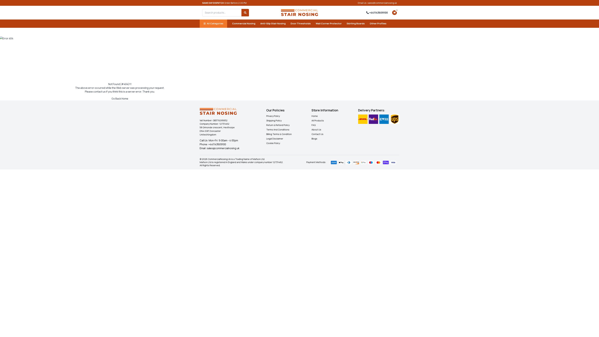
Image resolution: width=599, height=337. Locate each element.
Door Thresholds (301, 23)
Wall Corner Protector (329, 23)
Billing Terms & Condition (279, 134)
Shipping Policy (274, 120)
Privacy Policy (273, 116)
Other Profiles (378, 23)
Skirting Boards (356, 23)
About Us (316, 129)
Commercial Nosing (243, 23)
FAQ (314, 125)
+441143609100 (378, 12)
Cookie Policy (273, 143)
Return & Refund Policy (278, 125)
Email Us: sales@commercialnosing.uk (377, 2)
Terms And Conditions (277, 129)
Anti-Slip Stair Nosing (273, 23)
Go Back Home (120, 98)
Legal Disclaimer (274, 138)
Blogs (314, 138)
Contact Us (317, 134)
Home (315, 116)
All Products (318, 120)
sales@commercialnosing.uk (223, 148)
